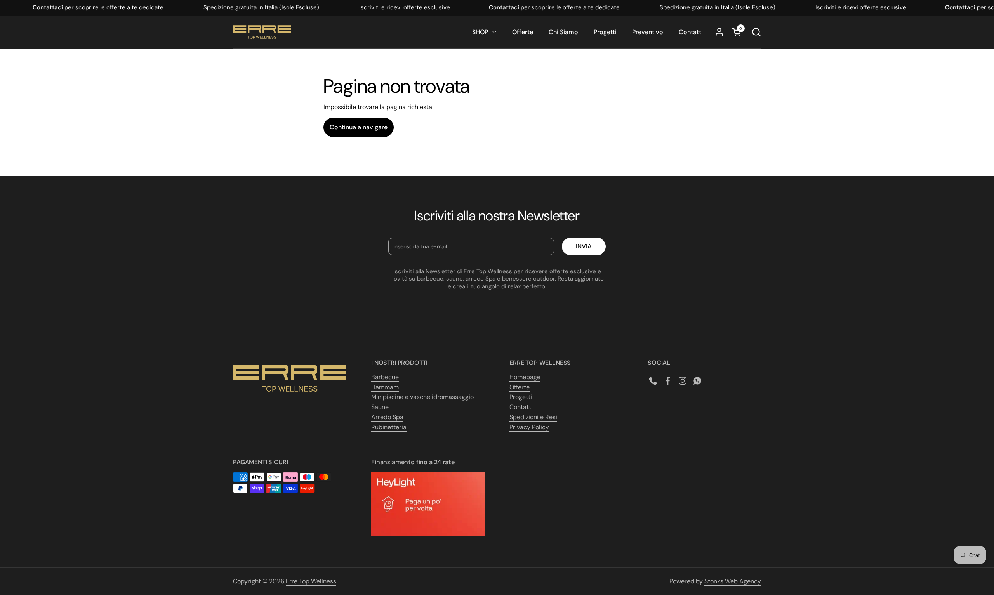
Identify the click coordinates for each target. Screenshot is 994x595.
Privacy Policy (529, 427)
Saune (380, 407)
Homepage (524, 377)
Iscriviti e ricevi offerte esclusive (398, 7)
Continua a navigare (359, 127)
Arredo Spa (387, 417)
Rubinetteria (389, 427)
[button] (756, 32)
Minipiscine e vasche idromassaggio (422, 397)
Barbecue (385, 377)
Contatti (521, 407)
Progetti (520, 397)
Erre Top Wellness (311, 581)
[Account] (719, 32)
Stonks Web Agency (732, 581)
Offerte (519, 387)
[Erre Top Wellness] (262, 32)
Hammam (385, 387)
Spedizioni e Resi (533, 417)
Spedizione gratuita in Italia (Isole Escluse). (255, 7)
